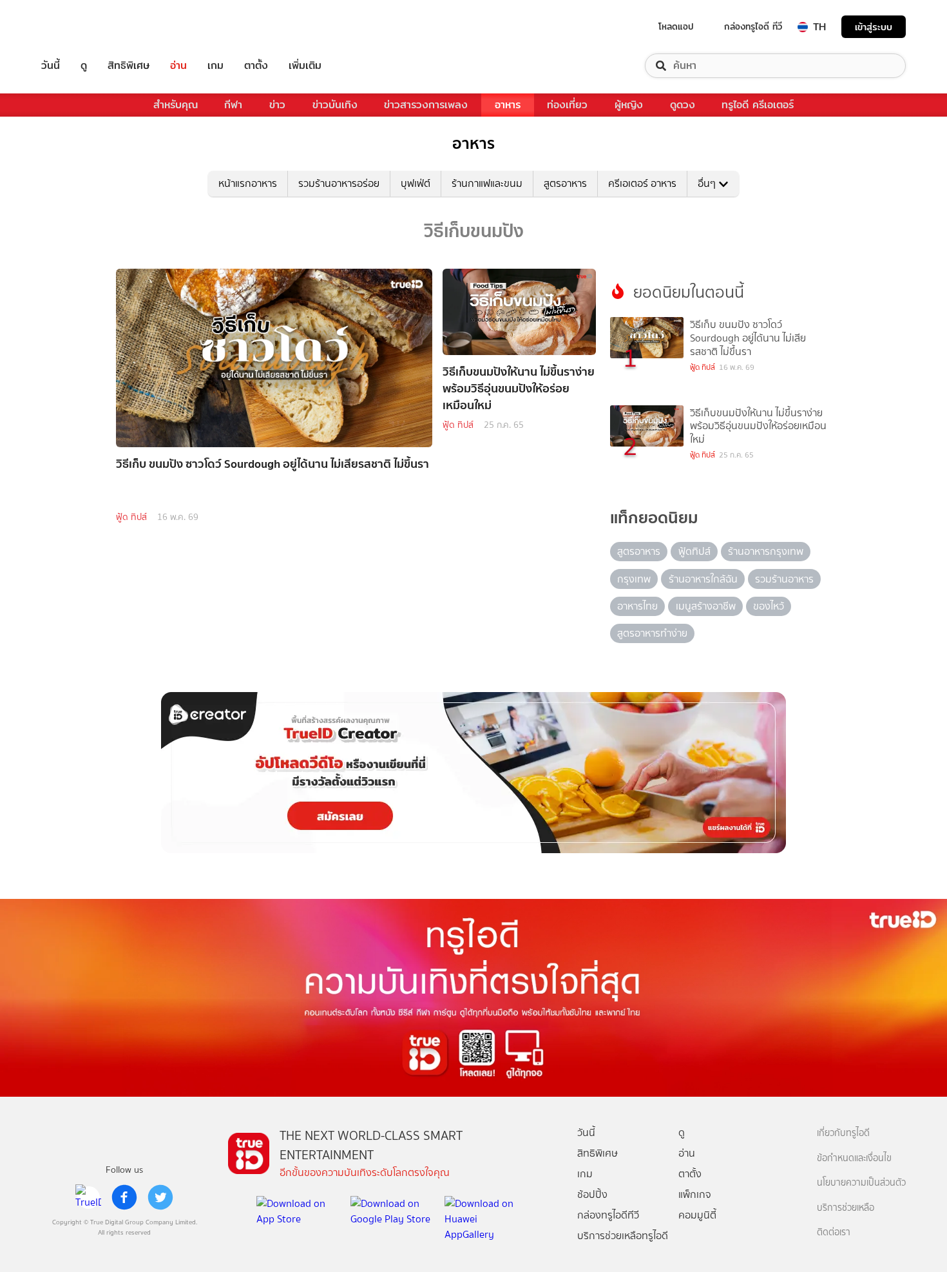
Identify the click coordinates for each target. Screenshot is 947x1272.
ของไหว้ (768, 606)
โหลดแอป (676, 26)
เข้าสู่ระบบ (873, 26)
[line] (88, 1197)
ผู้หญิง (629, 105)
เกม (215, 65)
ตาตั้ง (256, 65)
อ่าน (178, 65)
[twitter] (160, 1197)
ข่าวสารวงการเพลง (426, 105)
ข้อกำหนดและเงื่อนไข (854, 1158)
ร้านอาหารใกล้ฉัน (703, 579)
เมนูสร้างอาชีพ (706, 606)
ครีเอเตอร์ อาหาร (642, 183)
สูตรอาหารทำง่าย (652, 633)
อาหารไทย (637, 606)
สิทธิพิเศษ (128, 65)
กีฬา (233, 105)
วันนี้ (50, 65)
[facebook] (124, 1197)
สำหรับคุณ (175, 105)
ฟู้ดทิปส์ (694, 551)
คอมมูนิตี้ (697, 1215)
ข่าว (277, 105)
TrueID (80, 26)
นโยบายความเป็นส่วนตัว (861, 1183)
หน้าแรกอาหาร (247, 183)
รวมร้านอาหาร (784, 579)
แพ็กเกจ (694, 1194)
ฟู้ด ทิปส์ (131, 517)
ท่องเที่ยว (567, 105)
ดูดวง (682, 105)
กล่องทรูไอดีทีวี (608, 1215)
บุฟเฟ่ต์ (415, 183)
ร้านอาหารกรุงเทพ (765, 551)
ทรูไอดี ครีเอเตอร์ (758, 105)
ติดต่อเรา (833, 1232)
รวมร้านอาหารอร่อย (338, 183)
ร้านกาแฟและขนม (487, 183)
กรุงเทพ (634, 579)
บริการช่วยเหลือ (845, 1208)
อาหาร (508, 105)
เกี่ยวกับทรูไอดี (843, 1133)
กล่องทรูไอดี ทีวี (753, 26)
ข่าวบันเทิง (335, 105)
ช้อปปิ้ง (592, 1194)
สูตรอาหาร (565, 183)
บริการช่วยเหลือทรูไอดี (622, 1235)
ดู (84, 65)
